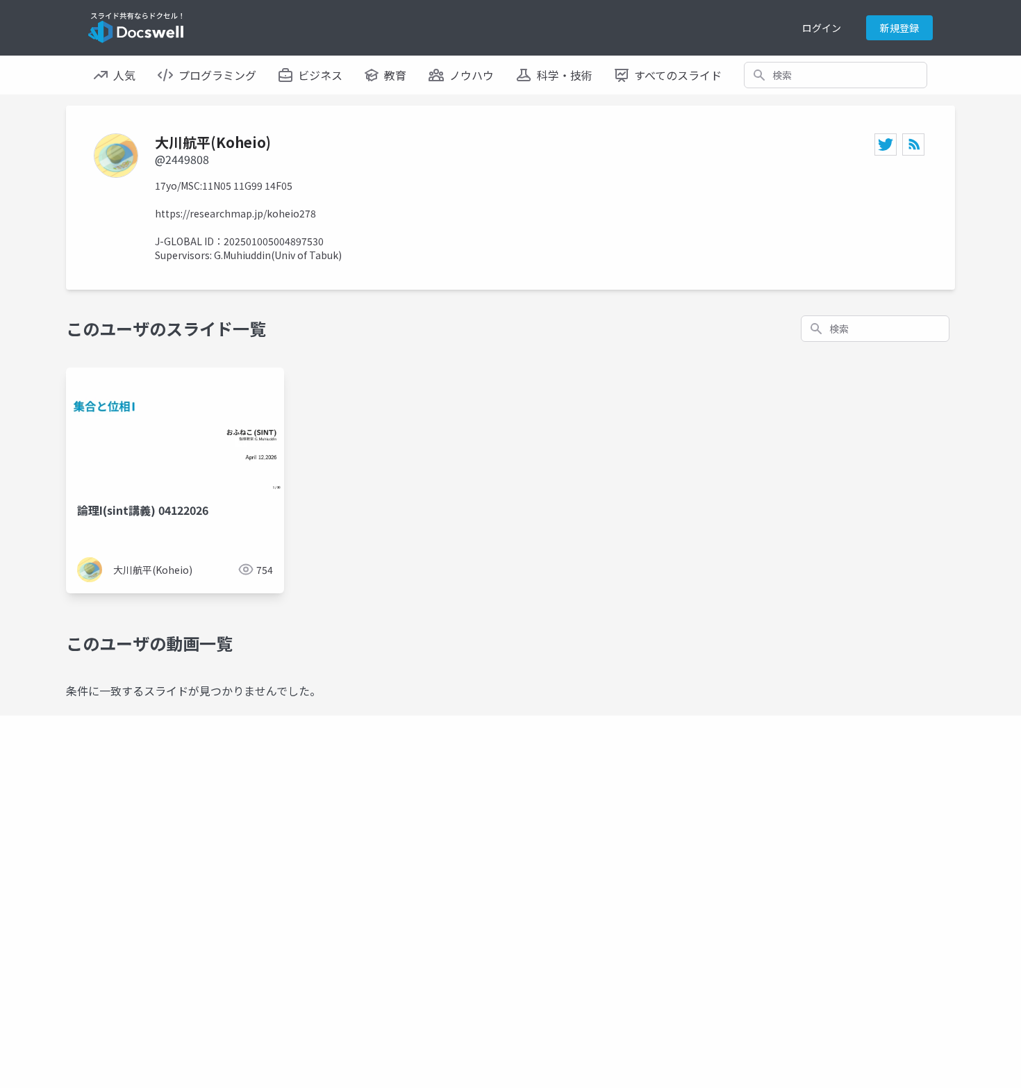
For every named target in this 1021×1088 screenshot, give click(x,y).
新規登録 (899, 28)
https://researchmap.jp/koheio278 (235, 213)
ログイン (821, 28)
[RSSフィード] (913, 144)
